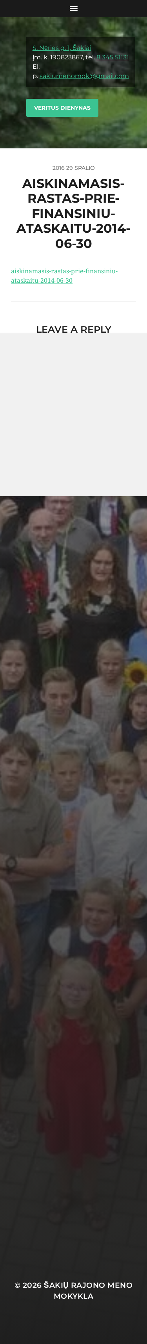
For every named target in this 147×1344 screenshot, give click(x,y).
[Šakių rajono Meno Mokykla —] (13, 83)
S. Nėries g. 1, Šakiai (62, 48)
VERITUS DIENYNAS (62, 107)
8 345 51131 (112, 57)
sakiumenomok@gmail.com (84, 76)
